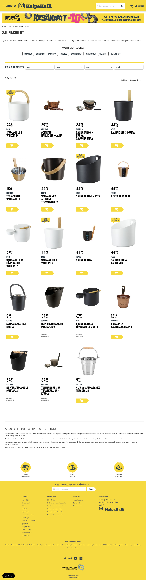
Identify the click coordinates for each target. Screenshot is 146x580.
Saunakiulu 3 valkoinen (49, 261)
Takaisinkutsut (26, 533)
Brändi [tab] (88, 67)
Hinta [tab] (28, 67)
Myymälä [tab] (118, 67)
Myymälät (25, 500)
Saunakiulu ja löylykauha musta (87, 325)
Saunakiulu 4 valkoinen (119, 261)
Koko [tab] (58, 67)
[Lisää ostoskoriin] (11, 145)
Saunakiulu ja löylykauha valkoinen (14, 262)
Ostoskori (76, 503)
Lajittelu (124, 80)
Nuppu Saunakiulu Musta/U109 (52, 325)
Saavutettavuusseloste (55, 515)
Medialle (24, 509)
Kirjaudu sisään (78, 500)
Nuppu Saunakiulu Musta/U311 (17, 389)
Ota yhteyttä (26, 527)
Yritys (23, 506)
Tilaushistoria (77, 506)
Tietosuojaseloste (73, 577)
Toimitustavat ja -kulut (55, 509)
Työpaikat (25, 524)
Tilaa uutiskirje (26, 530)
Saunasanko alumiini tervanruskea (49, 199)
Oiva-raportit (26, 536)
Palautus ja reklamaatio (55, 512)
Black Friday (51, 500)
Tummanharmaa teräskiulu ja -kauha (50, 390)
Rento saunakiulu (121, 196)
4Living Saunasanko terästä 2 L (88, 389)
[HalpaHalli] (35, 6)
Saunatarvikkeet (18, 26)
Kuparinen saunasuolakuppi (121, 325)
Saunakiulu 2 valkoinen (14, 134)
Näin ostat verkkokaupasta (56, 503)
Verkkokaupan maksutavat (56, 506)
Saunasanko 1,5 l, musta (16, 325)
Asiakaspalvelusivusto (107, 499)
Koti (10, 26)
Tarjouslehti (26, 503)
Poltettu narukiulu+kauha (51, 134)
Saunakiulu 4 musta (88, 196)
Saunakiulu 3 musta (123, 132)
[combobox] (110, 6)
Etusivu (4, 26)
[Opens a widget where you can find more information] (8, 576)
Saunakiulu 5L (84, 260)
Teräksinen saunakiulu (13, 197)
